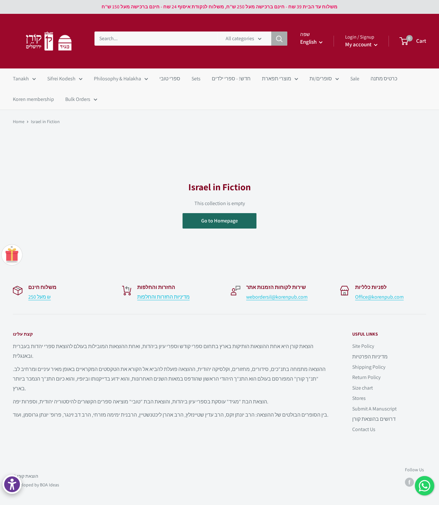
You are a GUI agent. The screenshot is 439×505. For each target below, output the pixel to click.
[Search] (279, 39)
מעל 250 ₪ (39, 296)
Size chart (362, 387)
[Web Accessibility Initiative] (12, 484)
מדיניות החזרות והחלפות (163, 296)
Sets (196, 78)
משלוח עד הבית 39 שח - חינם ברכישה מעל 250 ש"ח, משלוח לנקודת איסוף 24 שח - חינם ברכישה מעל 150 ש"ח (219, 7)
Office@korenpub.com (379, 296)
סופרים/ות (320, 78)
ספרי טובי (169, 78)
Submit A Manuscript (374, 408)
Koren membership (33, 99)
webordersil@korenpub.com (277, 296)
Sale (354, 78)
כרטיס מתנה (384, 78)
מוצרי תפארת (276, 78)
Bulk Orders (77, 99)
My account (358, 44)
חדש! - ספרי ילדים (231, 78)
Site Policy (363, 346)
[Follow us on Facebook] (409, 482)
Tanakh (21, 78)
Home (18, 121)
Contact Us (363, 429)
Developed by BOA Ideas (36, 485)
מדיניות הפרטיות (370, 356)
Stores (359, 398)
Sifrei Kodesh (61, 78)
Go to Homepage (219, 220)
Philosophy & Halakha (117, 78)
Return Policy (366, 377)
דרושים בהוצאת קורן (374, 419)
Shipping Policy (368, 367)
